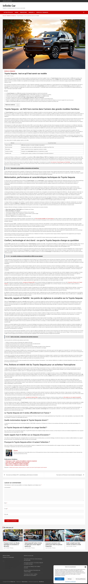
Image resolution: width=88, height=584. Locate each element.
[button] (85, 567)
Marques (31, 12)
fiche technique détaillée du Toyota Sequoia (44, 218)
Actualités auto (8, 12)
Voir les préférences (80, 579)
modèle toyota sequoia (13, 467)
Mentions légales (6, 555)
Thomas (11, 75)
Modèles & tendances (42, 12)
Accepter (59, 579)
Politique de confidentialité (8, 557)
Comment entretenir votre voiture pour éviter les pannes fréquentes (53, 544)
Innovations (23, 12)
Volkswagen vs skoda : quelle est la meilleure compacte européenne (21, 461)
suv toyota (27, 467)
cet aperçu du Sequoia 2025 (29, 282)
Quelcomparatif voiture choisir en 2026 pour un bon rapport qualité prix (33, 544)
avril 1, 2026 (6, 75)
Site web (6, 514)
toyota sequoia (44, 467)
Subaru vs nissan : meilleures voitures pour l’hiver (17, 465)
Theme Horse (24, 581)
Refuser (70, 579)
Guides (16, 12)
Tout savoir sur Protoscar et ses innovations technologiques (69, 474)
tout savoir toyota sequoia (35, 467)
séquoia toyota (22, 467)
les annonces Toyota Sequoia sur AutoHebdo (60, 162)
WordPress (41, 581)
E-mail (6, 508)
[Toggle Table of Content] (17, 105)
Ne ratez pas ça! (8, 527)
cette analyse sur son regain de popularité (72, 397)
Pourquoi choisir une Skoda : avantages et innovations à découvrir (12, 544)
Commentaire (7, 487)
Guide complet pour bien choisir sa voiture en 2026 (73, 543)
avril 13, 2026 (6, 547)
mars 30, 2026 (27, 547)
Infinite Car (9, 5)
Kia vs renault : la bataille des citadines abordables (17, 463)
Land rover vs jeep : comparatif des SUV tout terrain (17, 462)
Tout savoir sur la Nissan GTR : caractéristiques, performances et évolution (22, 474)
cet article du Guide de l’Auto (32, 397)
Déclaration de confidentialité (70, 581)
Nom (5, 503)
